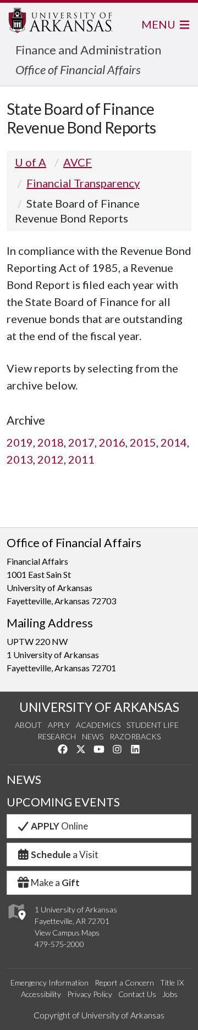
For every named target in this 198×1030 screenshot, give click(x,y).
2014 (174, 442)
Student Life (153, 725)
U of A (30, 162)
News (92, 736)
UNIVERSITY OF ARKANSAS (99, 707)
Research (56, 736)
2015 (143, 442)
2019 (20, 442)
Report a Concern (124, 982)
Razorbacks (135, 736)
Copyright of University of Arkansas (99, 1015)
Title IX (172, 982)
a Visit (64, 854)
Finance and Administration (88, 49)
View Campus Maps (67, 932)
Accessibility (41, 994)
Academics (98, 725)
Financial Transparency (83, 183)
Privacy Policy (89, 994)
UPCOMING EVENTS (63, 802)
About (28, 725)
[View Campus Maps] (16, 922)
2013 (20, 459)
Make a (55, 882)
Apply (59, 725)
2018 (50, 442)
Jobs (170, 994)
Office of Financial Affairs (78, 69)
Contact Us (137, 994)
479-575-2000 (59, 944)
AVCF (77, 162)
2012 (50, 459)
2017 (81, 442)
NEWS (24, 779)
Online (59, 826)
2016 (112, 442)
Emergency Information (49, 982)
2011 (81, 459)
